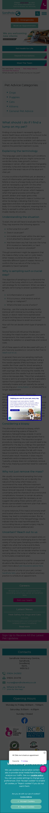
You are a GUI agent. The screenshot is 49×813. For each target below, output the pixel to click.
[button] (43, 769)
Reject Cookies (27, 807)
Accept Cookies (27, 801)
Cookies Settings (26, 797)
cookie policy (37, 775)
